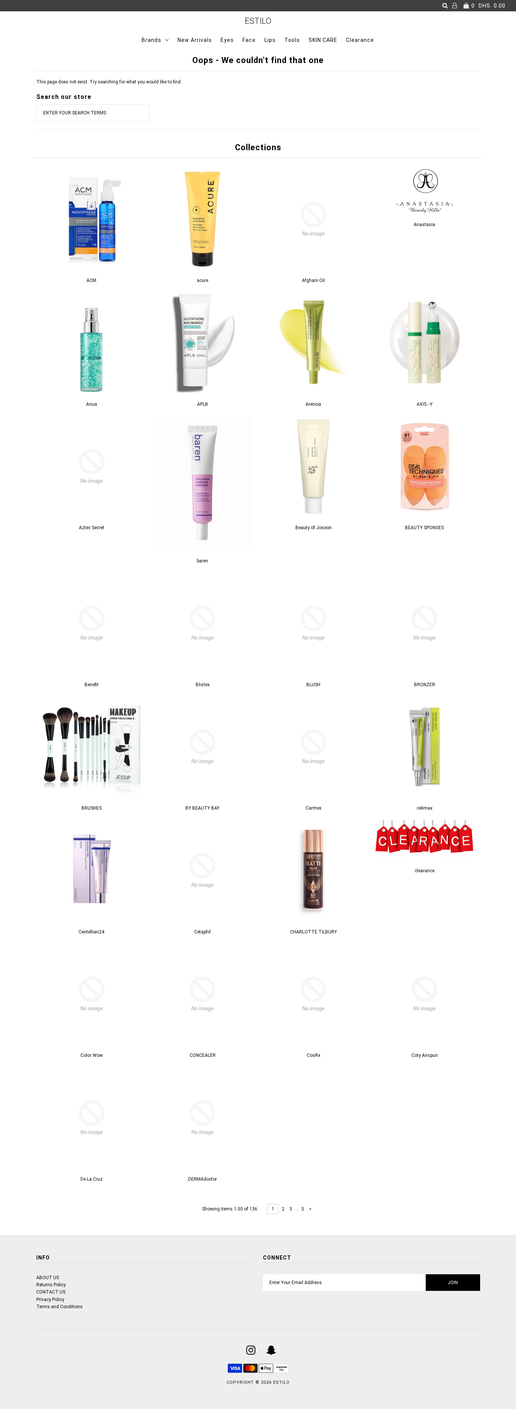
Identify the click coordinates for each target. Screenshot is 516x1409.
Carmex (313, 808)
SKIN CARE (323, 40)
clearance (424, 870)
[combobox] (93, 113)
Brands (151, 40)
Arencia (313, 404)
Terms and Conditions (59, 1306)
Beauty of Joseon (313, 527)
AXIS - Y (425, 404)
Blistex (203, 684)
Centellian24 (91, 932)
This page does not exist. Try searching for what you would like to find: (109, 82)
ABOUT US (47, 1277)
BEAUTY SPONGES (424, 527)
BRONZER (424, 684)
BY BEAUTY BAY (202, 808)
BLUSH (313, 684)
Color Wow (91, 1055)
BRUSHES (92, 808)
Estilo (258, 21)
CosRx (313, 1055)
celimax (425, 808)
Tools (292, 40)
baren (202, 561)
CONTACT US (50, 1292)
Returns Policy (51, 1284)
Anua (91, 404)
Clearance (360, 40)
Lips (270, 40)
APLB (202, 404)
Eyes (227, 40)
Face (249, 40)
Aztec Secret (91, 527)
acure (202, 280)
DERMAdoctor (202, 1179)
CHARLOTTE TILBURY (313, 932)
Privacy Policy (50, 1299)
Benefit (92, 684)
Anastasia (424, 224)
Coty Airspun (424, 1055)
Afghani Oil (313, 280)
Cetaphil (202, 932)
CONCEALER (203, 1055)
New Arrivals (195, 40)
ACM (91, 280)
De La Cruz (91, 1179)
